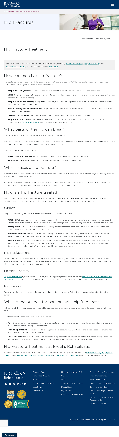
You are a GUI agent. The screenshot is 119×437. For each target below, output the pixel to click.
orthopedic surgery (74, 64)
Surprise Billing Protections (102, 372)
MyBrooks (66, 391)
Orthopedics (24, 11)
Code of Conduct (98, 404)
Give (63, 380)
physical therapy (92, 64)
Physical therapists (13, 277)
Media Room (67, 387)
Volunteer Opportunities (72, 383)
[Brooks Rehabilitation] (15, 375)
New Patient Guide (41, 376)
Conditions (13, 11)
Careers (64, 376)
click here (53, 66)
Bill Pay (36, 380)
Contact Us (38, 391)
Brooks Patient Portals (43, 383)
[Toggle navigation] (112, 4)
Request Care (39, 372)
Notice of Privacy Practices (102, 383)
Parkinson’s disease (30, 122)
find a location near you (67, 355)
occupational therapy (16, 66)
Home (6, 11)
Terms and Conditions (99, 387)
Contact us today (45, 355)
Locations (37, 387)
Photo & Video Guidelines (72, 394)
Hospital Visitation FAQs (72, 372)
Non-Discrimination (98, 380)
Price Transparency (98, 376)
